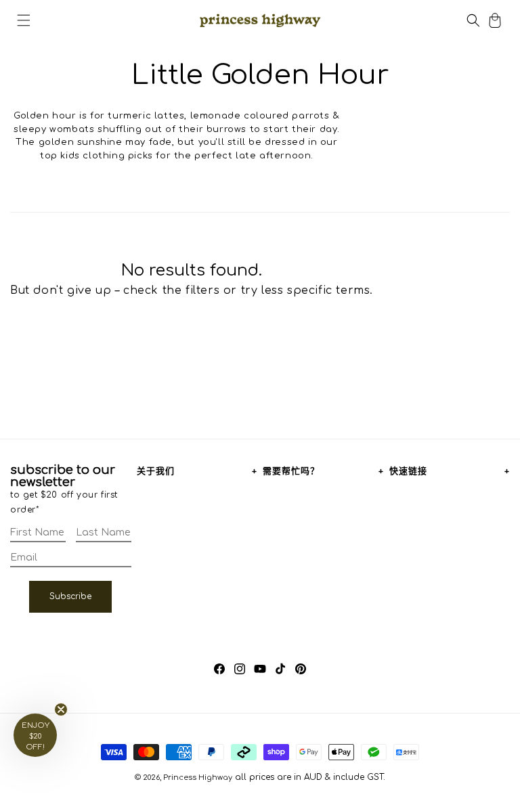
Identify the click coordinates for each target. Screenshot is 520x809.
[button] (23, 20)
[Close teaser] (61, 709)
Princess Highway (197, 777)
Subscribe (70, 596)
